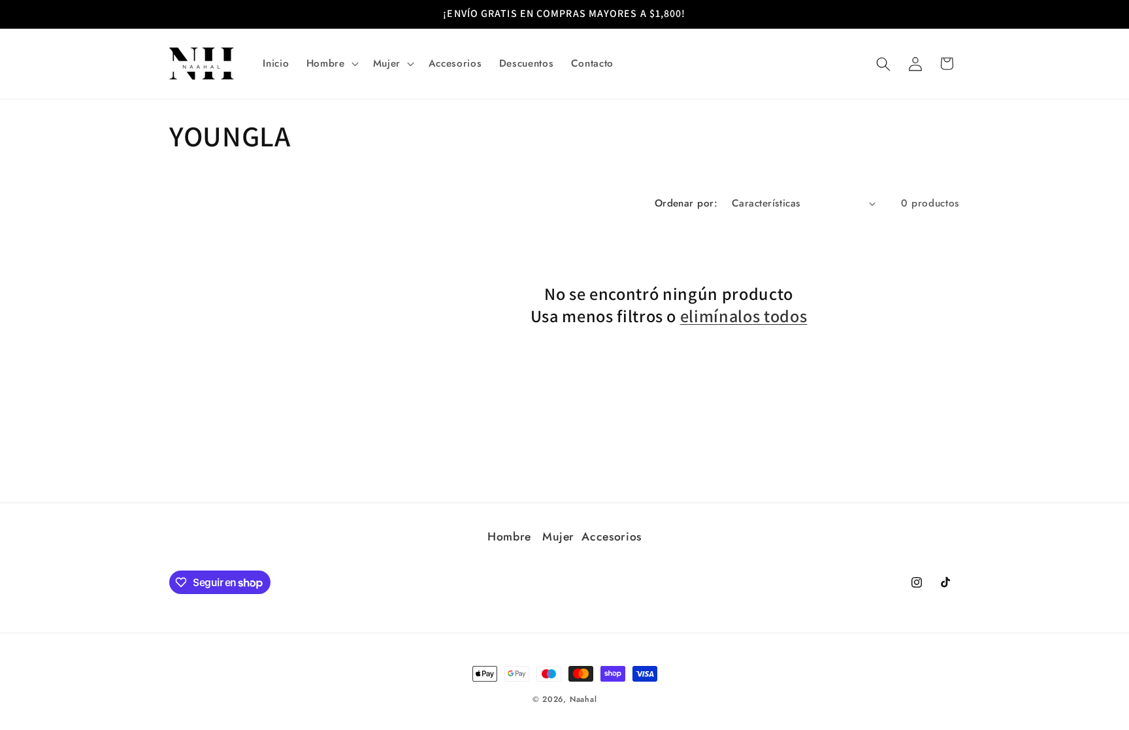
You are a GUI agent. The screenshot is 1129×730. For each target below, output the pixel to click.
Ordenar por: (686, 203)
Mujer (558, 536)
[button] (331, 64)
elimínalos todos (744, 316)
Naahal (583, 699)
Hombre (511, 536)
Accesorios (611, 536)
